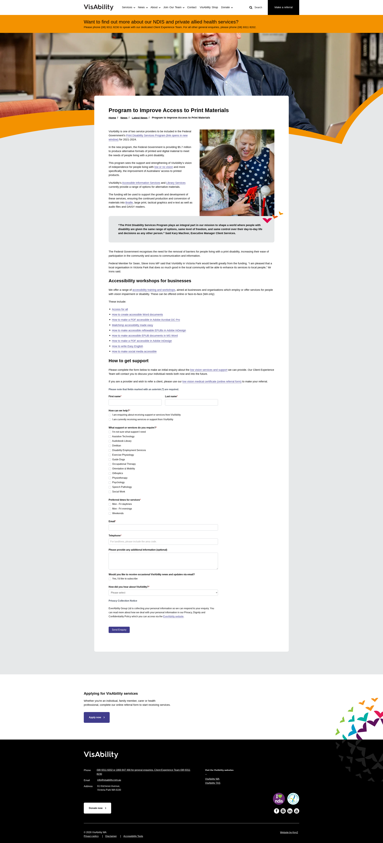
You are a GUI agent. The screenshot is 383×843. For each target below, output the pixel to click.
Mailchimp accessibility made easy (132, 325)
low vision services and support (208, 369)
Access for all (120, 309)
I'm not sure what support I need (129, 432)
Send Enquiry (119, 629)
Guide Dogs (118, 459)
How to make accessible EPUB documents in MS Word (145, 335)
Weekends (118, 513)
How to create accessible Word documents (137, 314)
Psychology (118, 482)
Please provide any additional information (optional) (138, 549)
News (141, 7)
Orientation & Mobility (123, 468)
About (154, 7)
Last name (171, 396)
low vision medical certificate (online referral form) (211, 381)
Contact (191, 7)
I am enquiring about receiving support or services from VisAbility (146, 415)
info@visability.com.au (109, 780)
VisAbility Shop (209, 7)
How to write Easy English (127, 346)
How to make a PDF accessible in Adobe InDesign (142, 340)
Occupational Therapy (124, 464)
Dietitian (116, 445)
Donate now (95, 808)
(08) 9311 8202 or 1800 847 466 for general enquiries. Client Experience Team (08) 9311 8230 (143, 772)
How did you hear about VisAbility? (129, 587)
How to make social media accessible (134, 351)
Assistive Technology (123, 436)
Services (127, 7)
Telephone (115, 535)
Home (112, 117)
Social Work (118, 491)
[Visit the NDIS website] (279, 799)
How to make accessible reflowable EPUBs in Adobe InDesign (149, 330)
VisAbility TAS (212, 783)
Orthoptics (117, 473)
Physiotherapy (119, 478)
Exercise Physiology (123, 455)
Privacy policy (91, 836)
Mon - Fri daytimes (122, 504)
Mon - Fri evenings (122, 508)
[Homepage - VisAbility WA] (100, 7)
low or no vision (163, 166)
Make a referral (284, 7)
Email (112, 521)
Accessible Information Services (141, 182)
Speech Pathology (122, 487)
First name (115, 396)
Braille (129, 202)
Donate (225, 7)
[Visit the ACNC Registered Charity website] (293, 799)
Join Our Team (172, 7)
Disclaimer (111, 836)
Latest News (140, 117)
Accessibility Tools (133, 836)
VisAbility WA (212, 779)
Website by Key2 (289, 832)
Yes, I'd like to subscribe (125, 578)
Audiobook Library (122, 441)
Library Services (176, 182)
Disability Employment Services (129, 450)
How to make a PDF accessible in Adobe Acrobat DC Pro (146, 319)
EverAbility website (173, 616)
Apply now (95, 717)
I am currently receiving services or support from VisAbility (142, 419)
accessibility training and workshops (153, 289)
